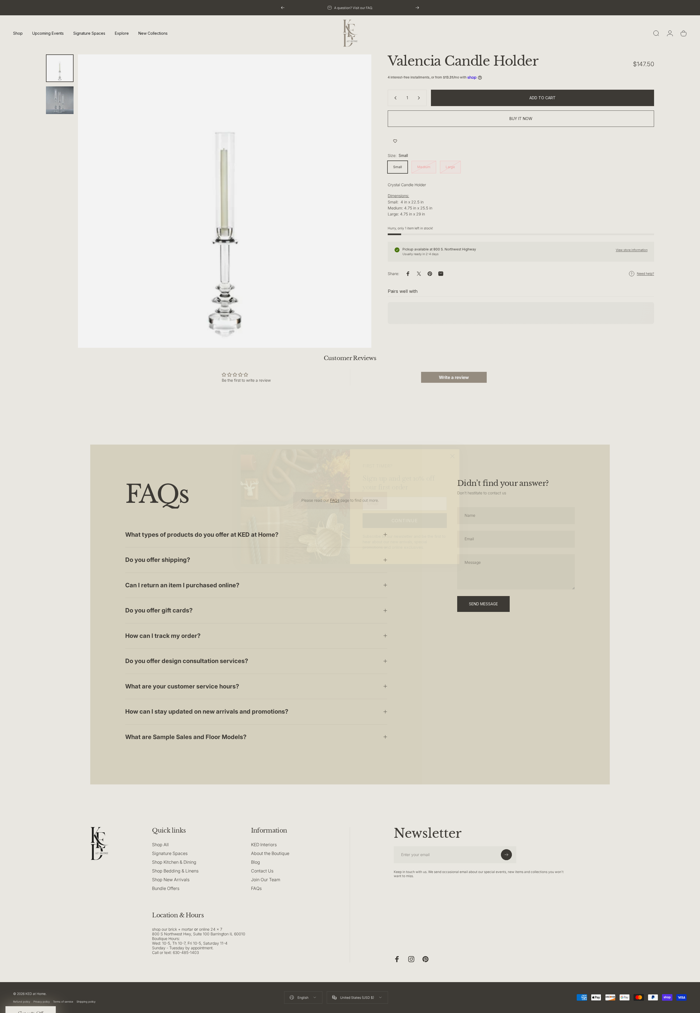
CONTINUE (405, 520)
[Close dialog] (452, 456)
